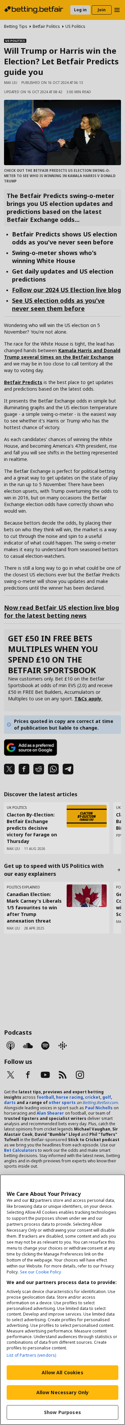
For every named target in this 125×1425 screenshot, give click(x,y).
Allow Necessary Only (62, 1392)
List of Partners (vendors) (31, 1355)
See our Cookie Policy (40, 1272)
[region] (62, 1299)
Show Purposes (62, 1412)
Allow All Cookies (62, 1372)
